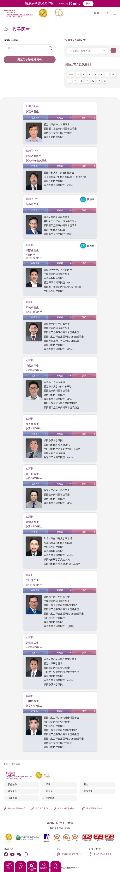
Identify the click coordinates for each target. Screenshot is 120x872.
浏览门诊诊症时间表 (29, 59)
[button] (97, 13)
